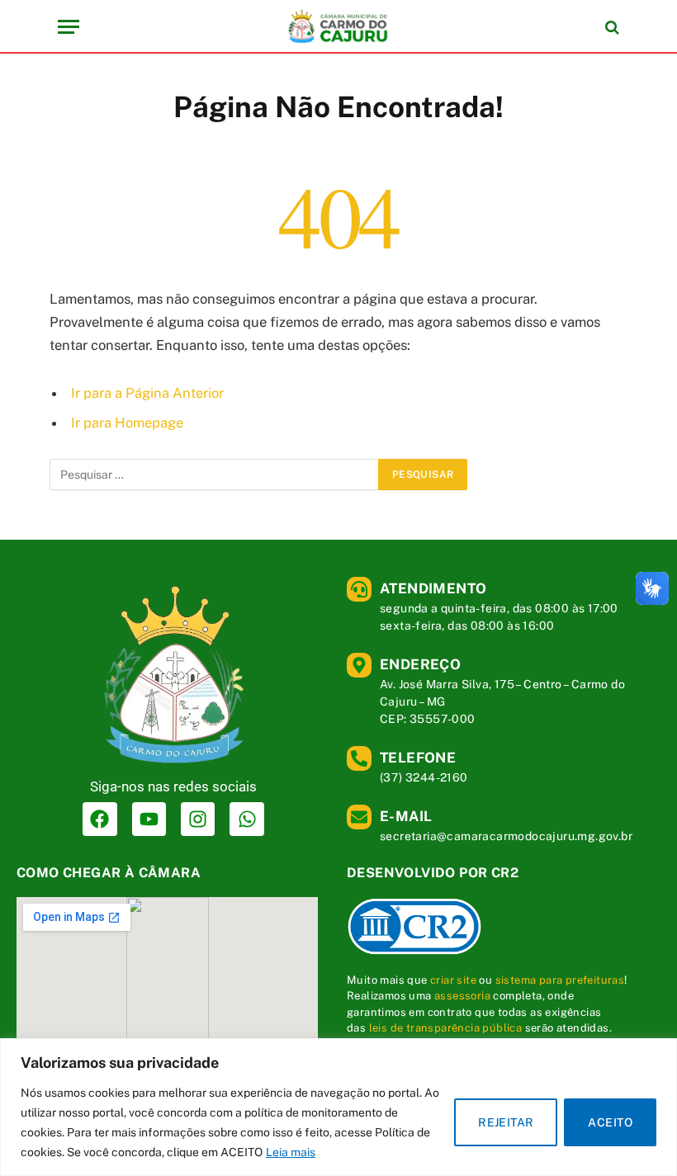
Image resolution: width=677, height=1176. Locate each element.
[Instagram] (198, 819)
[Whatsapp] (246, 819)
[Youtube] (149, 819)
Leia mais (290, 1152)
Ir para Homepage (127, 422)
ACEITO (610, 1122)
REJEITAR (505, 1122)
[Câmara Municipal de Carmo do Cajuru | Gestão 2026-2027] (338, 27)
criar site (453, 980)
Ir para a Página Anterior (147, 393)
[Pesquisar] (610, 26)
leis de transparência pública (446, 1028)
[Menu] (68, 26)
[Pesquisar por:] (215, 474)
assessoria (462, 995)
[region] (338, 1107)
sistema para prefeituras (560, 980)
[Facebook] (99, 819)
